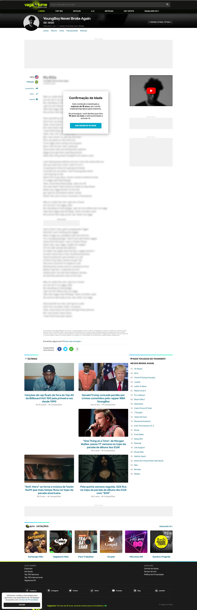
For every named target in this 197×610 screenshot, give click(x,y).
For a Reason (139, 395)
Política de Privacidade (154, 574)
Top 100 (59, 11)
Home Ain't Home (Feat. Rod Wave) (148, 461)
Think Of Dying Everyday (144, 378)
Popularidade (72, 31)
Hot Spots (129, 11)
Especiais (28, 568)
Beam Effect (139, 399)
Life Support (139, 447)
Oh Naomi (138, 369)
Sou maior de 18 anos (85, 126)
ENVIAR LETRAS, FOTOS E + (161, 22)
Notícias (109, 11)
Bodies (137, 474)
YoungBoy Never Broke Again (67, 18)
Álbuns (54, 31)
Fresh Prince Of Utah (143, 408)
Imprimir (32, 99)
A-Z (92, 11)
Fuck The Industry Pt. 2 (144, 426)
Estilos (77, 11)
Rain (136, 465)
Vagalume (35, 4)
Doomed (137, 443)
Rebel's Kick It (140, 391)
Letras (46, 31)
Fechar (22, 605)
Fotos (61, 31)
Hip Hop (51, 23)
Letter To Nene (140, 386)
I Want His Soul (140, 417)
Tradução (30, 82)
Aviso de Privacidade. (29, 600)
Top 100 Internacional (33, 577)
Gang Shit (138, 439)
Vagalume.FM (150, 11)
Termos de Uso (150, 571)
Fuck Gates (139, 434)
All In (136, 373)
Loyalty (137, 382)
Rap (45, 23)
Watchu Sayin (140, 456)
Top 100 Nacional (31, 574)
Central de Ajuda (151, 568)
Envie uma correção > (72, 341)
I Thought (138, 412)
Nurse (136, 430)
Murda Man (139, 452)
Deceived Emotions (142, 421)
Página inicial (47, 26)
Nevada (137, 469)
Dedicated (138, 404)
